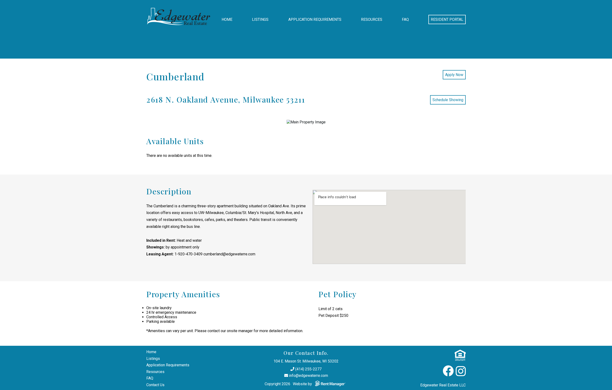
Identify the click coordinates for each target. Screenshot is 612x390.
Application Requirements (314, 19)
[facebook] (448, 371)
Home (227, 19)
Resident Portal (447, 19)
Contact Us (155, 385)
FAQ (405, 19)
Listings (260, 19)
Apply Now (454, 74)
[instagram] (461, 371)
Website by (303, 384)
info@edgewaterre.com (308, 375)
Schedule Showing (447, 100)
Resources (371, 19)
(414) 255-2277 (308, 369)
